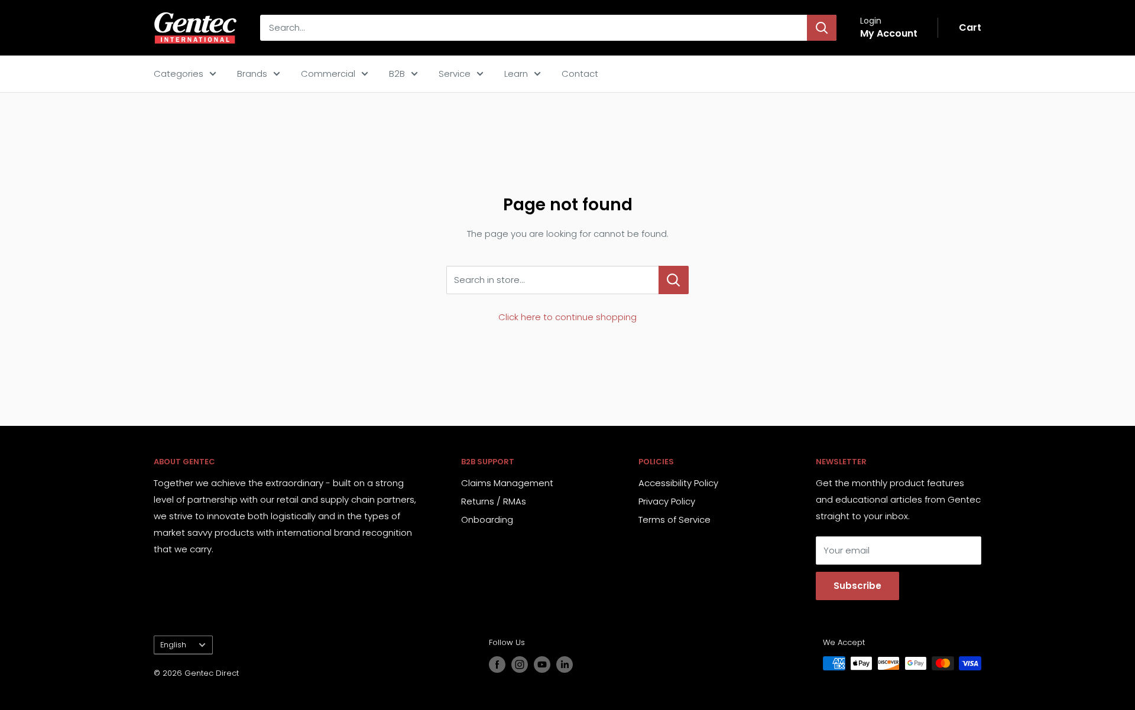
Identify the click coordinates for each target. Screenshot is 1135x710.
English (173, 645)
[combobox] (533, 28)
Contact (580, 73)
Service (455, 73)
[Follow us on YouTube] (542, 664)
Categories (178, 73)
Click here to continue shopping (567, 317)
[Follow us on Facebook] (497, 664)
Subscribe (857, 585)
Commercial (328, 73)
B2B (397, 73)
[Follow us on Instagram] (519, 664)
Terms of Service (674, 519)
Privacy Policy (666, 501)
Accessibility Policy (678, 483)
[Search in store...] (674, 280)
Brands (252, 73)
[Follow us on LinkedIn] (564, 664)
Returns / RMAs (493, 501)
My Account (888, 33)
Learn (516, 73)
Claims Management (507, 483)
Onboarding (487, 519)
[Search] (821, 28)
